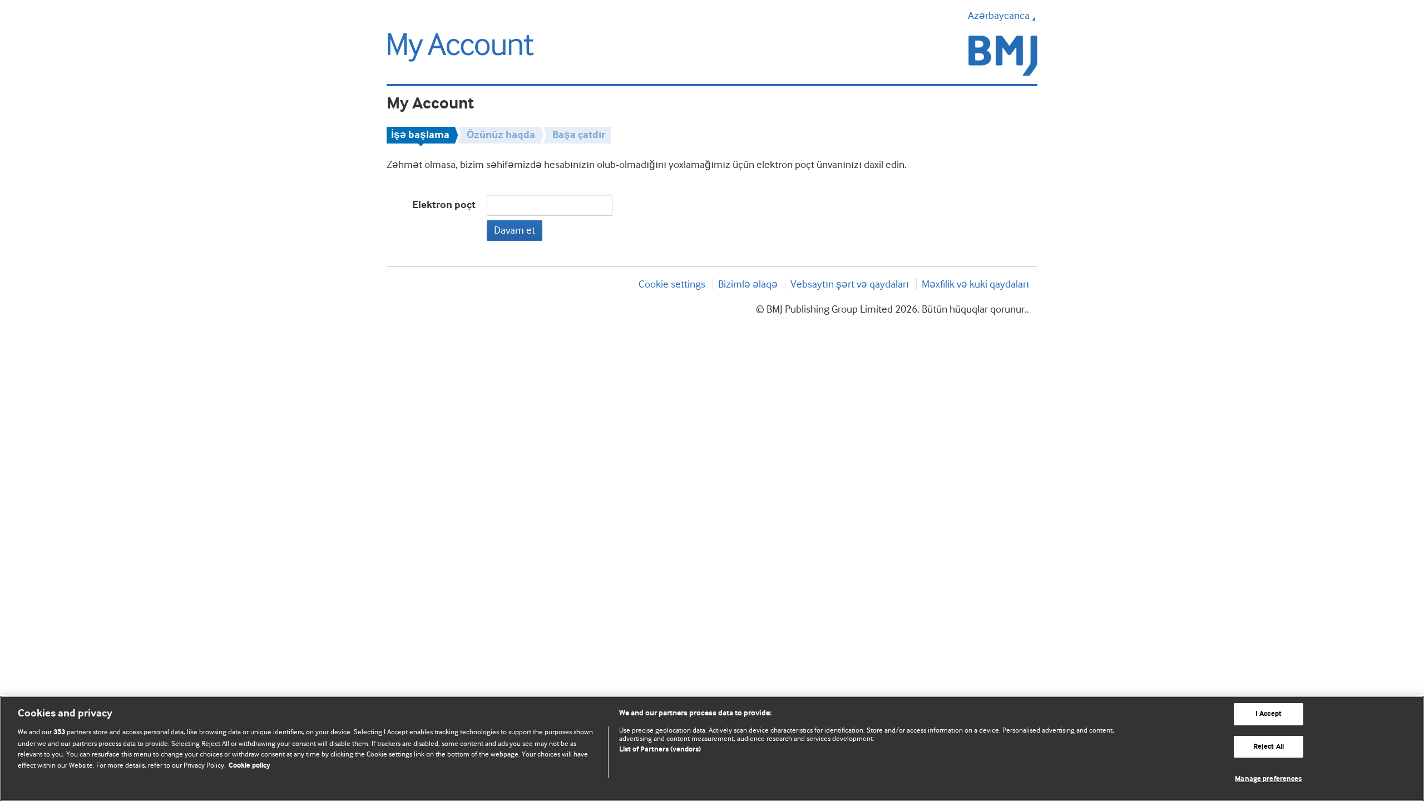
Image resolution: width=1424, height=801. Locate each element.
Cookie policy (249, 766)
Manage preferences (1268, 779)
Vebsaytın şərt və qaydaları (849, 284)
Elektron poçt (444, 205)
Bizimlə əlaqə (748, 284)
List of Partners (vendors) (660, 749)
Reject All (1268, 747)
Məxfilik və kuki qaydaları (975, 284)
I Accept (1268, 714)
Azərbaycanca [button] (999, 15)
